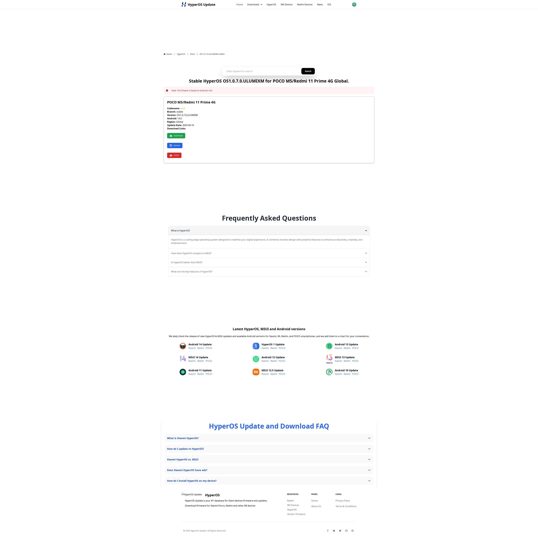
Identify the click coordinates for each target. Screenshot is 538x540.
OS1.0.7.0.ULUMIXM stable (212, 54)
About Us (316, 506)
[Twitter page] (340, 531)
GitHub (176, 145)
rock (182, 108)
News (320, 4)
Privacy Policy (343, 500)
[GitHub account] (346, 531)
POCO (209, 348)
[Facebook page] (328, 531)
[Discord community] (334, 531)
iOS (329, 4)
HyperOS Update (198, 530)
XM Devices (287, 4)
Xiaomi (192, 348)
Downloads (253, 4)
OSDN (176, 155)
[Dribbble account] (352, 531)
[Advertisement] (84, 19)
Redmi (200, 348)
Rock (192, 54)
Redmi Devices (305, 4)
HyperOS (271, 4)
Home (239, 4)
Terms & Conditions (346, 506)
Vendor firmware (296, 514)
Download (178, 135)
